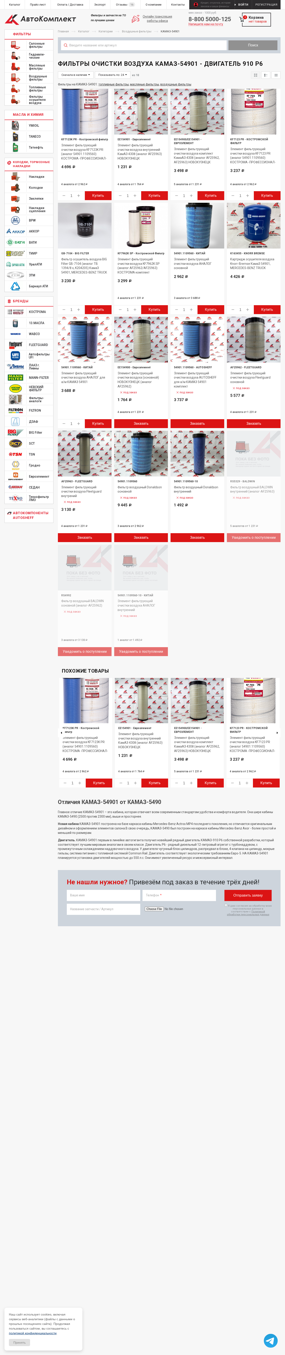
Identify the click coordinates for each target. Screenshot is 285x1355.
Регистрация (266, 4)
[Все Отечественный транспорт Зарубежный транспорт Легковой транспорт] (144, 55)
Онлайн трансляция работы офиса (157, 19)
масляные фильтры (144, 84)
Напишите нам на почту (206, 24)
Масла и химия (28, 115)
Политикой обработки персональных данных (248, 913)
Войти (243, 4)
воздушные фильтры (175, 84)
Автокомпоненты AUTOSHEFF (30, 515)
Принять (19, 1342)
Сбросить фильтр (245, 55)
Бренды (20, 301)
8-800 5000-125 (210, 19)
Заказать (141, 423)
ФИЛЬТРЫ (22, 34)
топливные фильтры (113, 84)
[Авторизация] (283, 2)
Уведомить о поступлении (254, 537)
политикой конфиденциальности (33, 1333)
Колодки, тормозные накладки (31, 164)
